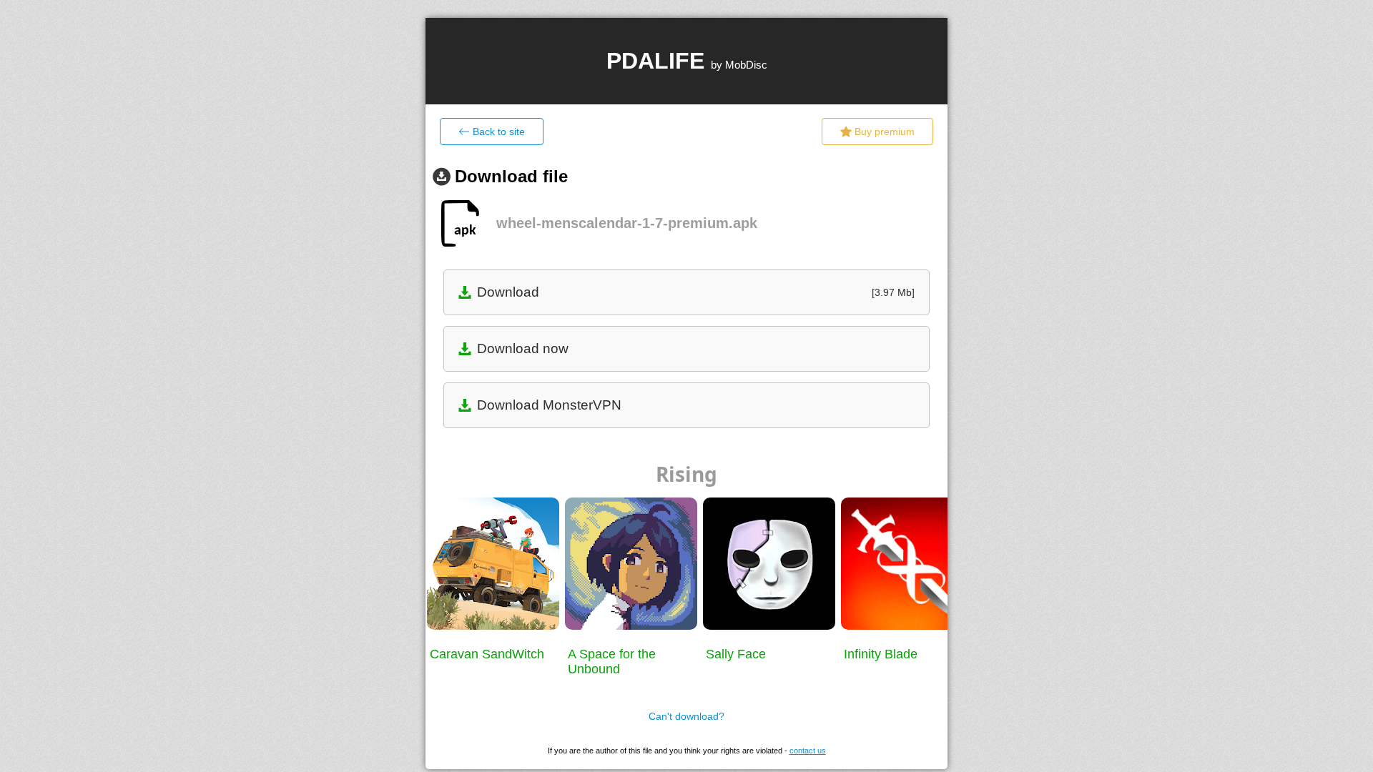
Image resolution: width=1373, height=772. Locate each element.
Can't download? (686, 716)
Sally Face (736, 654)
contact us (807, 750)
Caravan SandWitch (487, 654)
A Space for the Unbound (612, 661)
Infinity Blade (880, 654)
